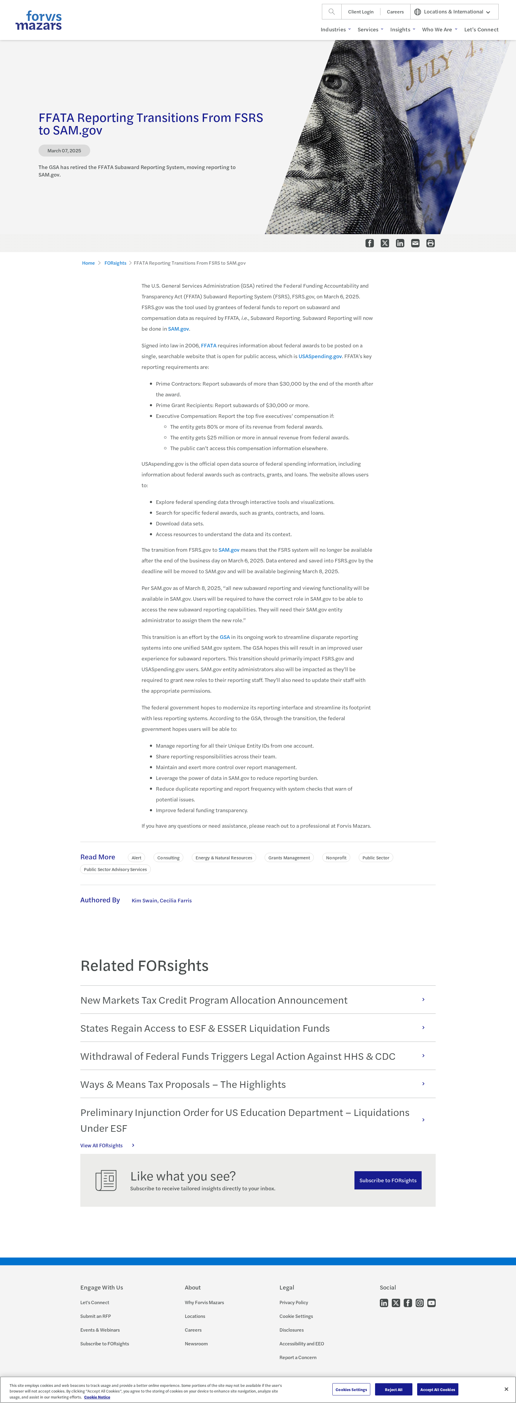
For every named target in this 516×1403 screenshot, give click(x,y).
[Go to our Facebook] (408, 1302)
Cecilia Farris (176, 900)
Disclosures (292, 1329)
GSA (225, 636)
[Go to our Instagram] (420, 1302)
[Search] (332, 12)
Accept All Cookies (437, 1389)
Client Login (361, 11)
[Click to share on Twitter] (385, 243)
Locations (195, 1315)
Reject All (394, 1389)
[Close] (506, 1389)
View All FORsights (101, 1145)
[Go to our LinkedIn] (384, 1302)
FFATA (208, 345)
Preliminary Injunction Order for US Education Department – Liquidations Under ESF (245, 1120)
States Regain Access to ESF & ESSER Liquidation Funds (205, 1027)
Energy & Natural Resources (224, 857)
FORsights (115, 262)
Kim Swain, (145, 900)
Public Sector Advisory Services (115, 869)
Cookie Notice (97, 1397)
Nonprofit (336, 857)
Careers (395, 11)
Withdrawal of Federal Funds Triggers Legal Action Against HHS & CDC (238, 1055)
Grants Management (289, 857)
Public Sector (376, 857)
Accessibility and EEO (302, 1343)
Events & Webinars (100, 1329)
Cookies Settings (351, 1389)
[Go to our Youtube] (431, 1302)
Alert (136, 857)
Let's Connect (94, 1302)
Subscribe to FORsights (388, 1180)
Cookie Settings (296, 1315)
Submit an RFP (95, 1315)
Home (88, 262)
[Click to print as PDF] (430, 243)
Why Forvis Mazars (204, 1302)
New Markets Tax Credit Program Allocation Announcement (214, 999)
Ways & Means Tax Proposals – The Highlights (183, 1084)
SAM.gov (178, 328)
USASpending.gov (320, 356)
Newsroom (196, 1343)
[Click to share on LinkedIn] (400, 243)
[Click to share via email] (415, 243)
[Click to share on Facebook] (370, 243)
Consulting (168, 857)
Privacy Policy (294, 1302)
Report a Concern (298, 1357)
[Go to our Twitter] (396, 1302)
